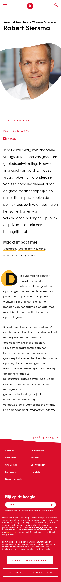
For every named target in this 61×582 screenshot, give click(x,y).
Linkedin (11, 139)
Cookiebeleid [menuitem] (37, 450)
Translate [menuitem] (35, 471)
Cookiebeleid (12, 532)
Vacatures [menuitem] (10, 457)
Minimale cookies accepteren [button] (30, 572)
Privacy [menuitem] (35, 457)
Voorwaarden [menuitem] (38, 464)
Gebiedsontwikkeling (31, 248)
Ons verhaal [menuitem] (11, 464)
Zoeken (54, 5)
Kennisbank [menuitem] (11, 471)
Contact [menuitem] (9, 450)
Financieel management (19, 255)
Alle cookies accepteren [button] (30, 560)
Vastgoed (9, 248)
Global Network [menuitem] (13, 478)
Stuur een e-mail (20, 121)
